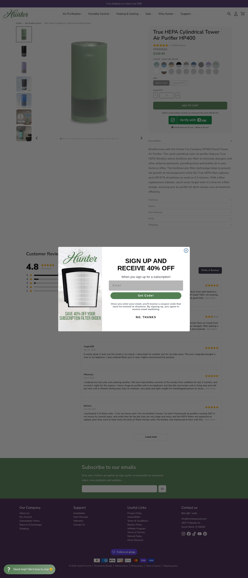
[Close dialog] (186, 251)
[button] (29, 569)
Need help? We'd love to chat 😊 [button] (33, 569)
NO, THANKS (146, 317)
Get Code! (146, 295)
